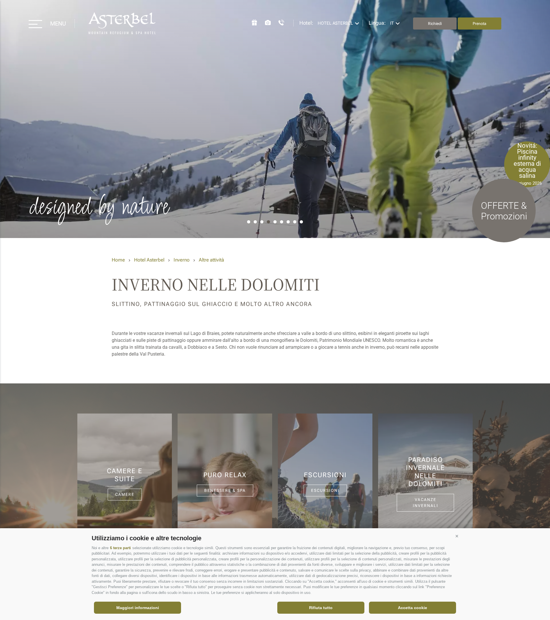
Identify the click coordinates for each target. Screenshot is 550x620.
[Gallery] (265, 22)
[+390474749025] (278, 22)
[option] (275, 119)
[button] (456, 536)
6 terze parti (120, 548)
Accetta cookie (412, 607)
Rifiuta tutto (321, 607)
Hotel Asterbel (122, 23)
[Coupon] (251, 22)
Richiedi (435, 23)
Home (118, 260)
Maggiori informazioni (137, 607)
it (392, 23)
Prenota (479, 23)
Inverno (182, 260)
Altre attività (211, 260)
